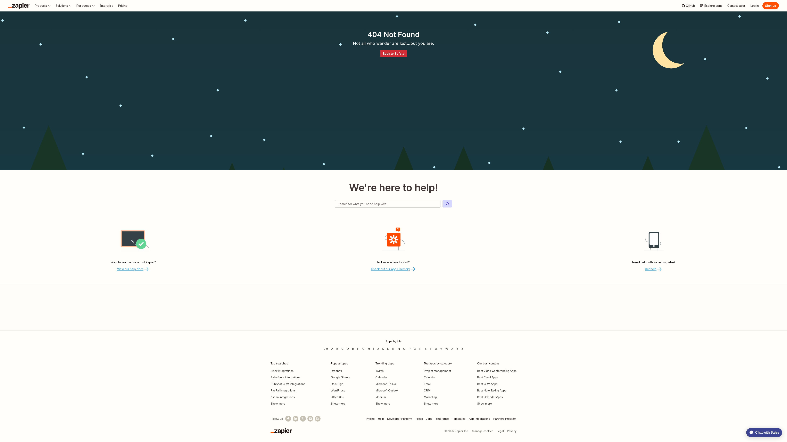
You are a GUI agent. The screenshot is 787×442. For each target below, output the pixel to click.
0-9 (326, 348)
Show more (278, 403)
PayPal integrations (283, 390)
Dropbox (336, 370)
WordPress (338, 390)
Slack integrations (282, 370)
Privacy (511, 431)
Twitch (379, 370)
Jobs (429, 418)
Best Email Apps (487, 377)
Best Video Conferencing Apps (496, 370)
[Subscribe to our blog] (318, 419)
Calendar (430, 377)
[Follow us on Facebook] (288, 419)
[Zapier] (19, 6)
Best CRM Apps (487, 384)
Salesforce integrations (285, 377)
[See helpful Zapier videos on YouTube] (310, 419)
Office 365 (337, 397)
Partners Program (504, 418)
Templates (458, 418)
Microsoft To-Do (385, 384)
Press (419, 418)
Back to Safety (393, 53)
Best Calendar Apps (490, 397)
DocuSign (337, 384)
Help (381, 418)
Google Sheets (340, 377)
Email (427, 384)
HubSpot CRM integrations (288, 384)
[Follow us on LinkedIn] (295, 419)
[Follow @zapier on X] (303, 419)
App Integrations (479, 418)
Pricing (370, 418)
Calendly (381, 377)
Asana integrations (283, 397)
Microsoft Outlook (386, 390)
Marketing (430, 397)
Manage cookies (482, 431)
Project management (437, 370)
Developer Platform (399, 418)
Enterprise (442, 418)
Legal (500, 431)
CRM (427, 390)
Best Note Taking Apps (491, 390)
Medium (380, 397)
